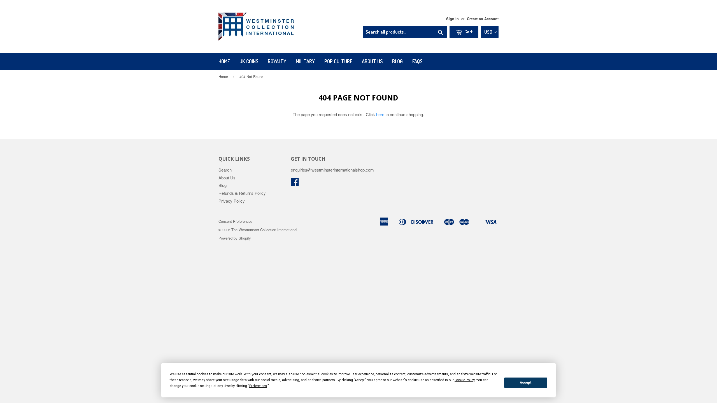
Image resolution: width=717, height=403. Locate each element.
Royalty (277, 61)
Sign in (452, 18)
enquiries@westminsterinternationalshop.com (332, 170)
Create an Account (483, 18)
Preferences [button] (258, 386)
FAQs (417, 61)
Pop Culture (338, 61)
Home (224, 61)
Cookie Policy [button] (464, 380)
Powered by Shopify (234, 238)
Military (305, 61)
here (380, 114)
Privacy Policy (231, 201)
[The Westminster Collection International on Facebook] (295, 183)
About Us (372, 61)
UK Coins (248, 61)
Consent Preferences (235, 221)
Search (225, 170)
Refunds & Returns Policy (242, 193)
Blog (397, 61)
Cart (468, 31)
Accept (526, 383)
